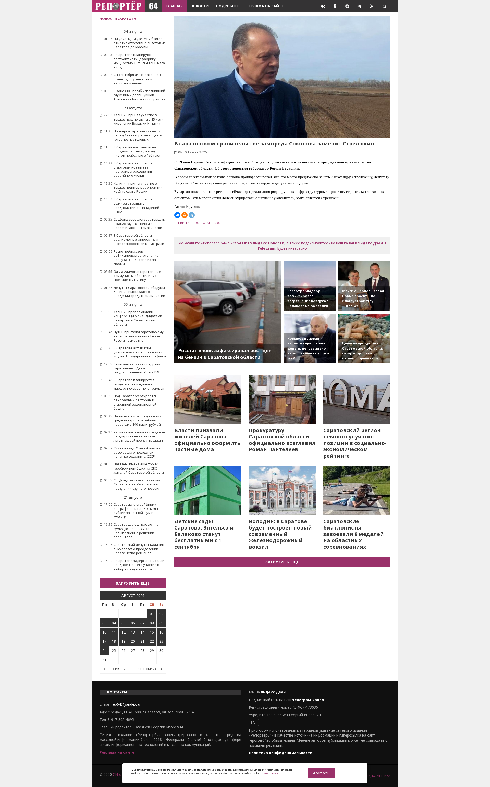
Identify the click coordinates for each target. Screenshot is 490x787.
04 (114, 623)
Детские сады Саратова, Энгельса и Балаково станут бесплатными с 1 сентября (204, 534)
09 (161, 623)
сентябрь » (147, 669)
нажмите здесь (269, 773)
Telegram (266, 248)
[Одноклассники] (184, 215)
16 (161, 632)
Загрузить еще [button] (133, 583)
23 (161, 641)
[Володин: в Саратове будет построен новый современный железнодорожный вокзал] (282, 490)
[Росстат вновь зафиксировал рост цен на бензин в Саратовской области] (227, 312)
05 (123, 623)
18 (114, 641)
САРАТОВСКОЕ (211, 223)
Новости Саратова (118, 18)
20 (133, 641)
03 (104, 623)
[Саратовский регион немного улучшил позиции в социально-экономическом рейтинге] (356, 399)
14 (142, 632)
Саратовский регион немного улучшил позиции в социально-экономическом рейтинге (355, 443)
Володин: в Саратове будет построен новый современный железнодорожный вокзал (280, 534)
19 (123, 641)
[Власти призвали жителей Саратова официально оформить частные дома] (207, 399)
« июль (119, 669)
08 (152, 623)
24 (104, 650)
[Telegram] (192, 215)
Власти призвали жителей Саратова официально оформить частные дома (207, 440)
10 (104, 632)
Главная (174, 6)
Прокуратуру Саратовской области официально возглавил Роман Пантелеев (282, 440)
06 (133, 623)
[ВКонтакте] (177, 215)
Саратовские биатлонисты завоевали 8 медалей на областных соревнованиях (353, 534)
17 (104, 641)
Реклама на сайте (265, 6)
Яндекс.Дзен (370, 243)
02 (161, 613)
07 (142, 623)
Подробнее (227, 6)
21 (142, 641)
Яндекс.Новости (268, 243)
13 (133, 632)
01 (152, 613)
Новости (199, 6)
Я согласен (321, 773)
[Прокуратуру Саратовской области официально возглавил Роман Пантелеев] (282, 399)
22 (152, 641)
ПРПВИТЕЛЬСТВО (186, 223)
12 (123, 632)
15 (152, 632)
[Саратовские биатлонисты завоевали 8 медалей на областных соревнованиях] (356, 490)
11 (114, 632)
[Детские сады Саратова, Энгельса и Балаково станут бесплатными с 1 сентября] (207, 490)
